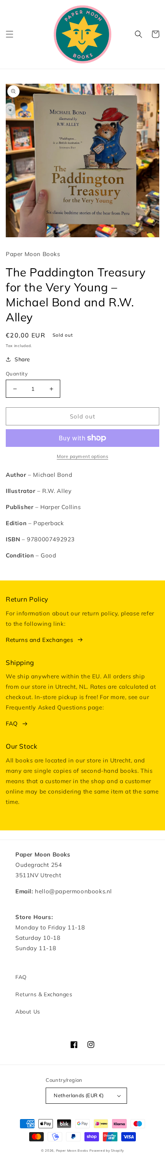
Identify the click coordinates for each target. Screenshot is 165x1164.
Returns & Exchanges (43, 994)
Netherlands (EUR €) (79, 1095)
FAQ (12, 723)
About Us (27, 1011)
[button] (9, 34)
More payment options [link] (82, 456)
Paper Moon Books (72, 1150)
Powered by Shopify (106, 1150)
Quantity (17, 373)
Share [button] (22, 359)
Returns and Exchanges (39, 639)
